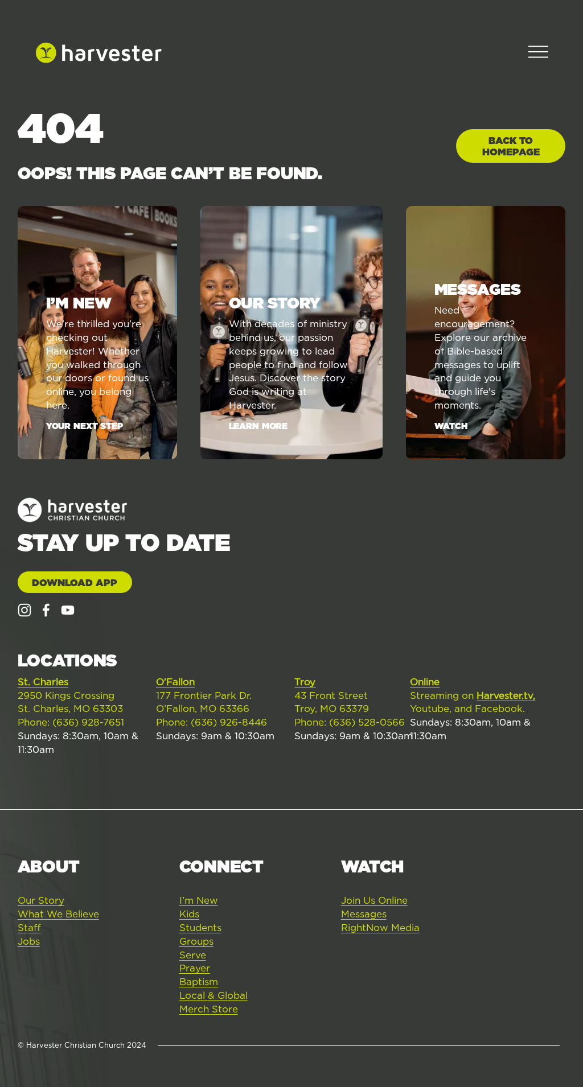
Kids (189, 914)
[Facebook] (46, 610)
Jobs (29, 941)
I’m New (198, 900)
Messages (364, 914)
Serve (192, 955)
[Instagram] (24, 610)
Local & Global (213, 995)
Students (200, 927)
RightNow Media (380, 927)
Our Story (41, 900)
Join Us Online (374, 900)
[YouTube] (68, 610)
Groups (196, 941)
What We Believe (58, 914)
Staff (29, 927)
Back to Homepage (511, 146)
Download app (74, 582)
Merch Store (208, 1009)
